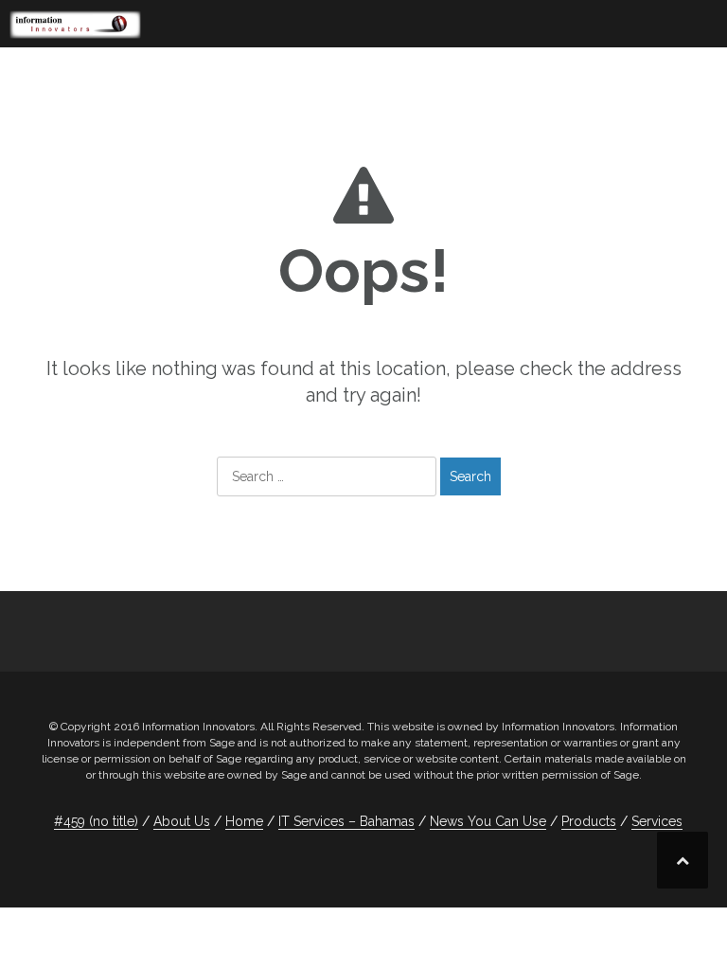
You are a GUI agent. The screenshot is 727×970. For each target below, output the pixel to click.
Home (244, 821)
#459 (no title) (96, 821)
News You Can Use (488, 821)
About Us (181, 821)
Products (588, 821)
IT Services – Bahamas (346, 821)
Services (657, 821)
